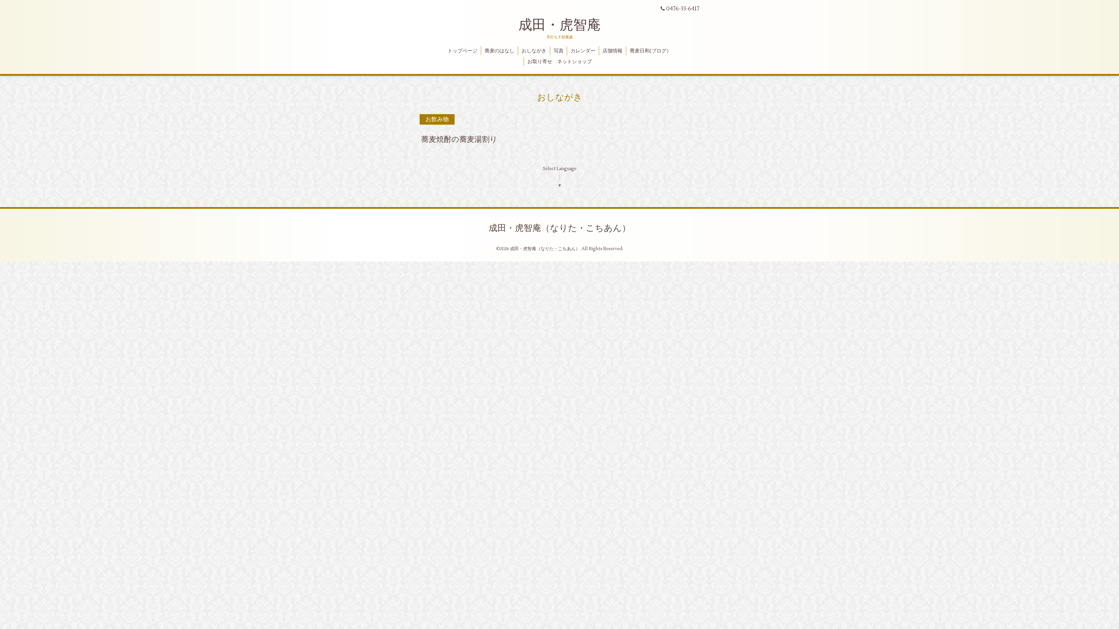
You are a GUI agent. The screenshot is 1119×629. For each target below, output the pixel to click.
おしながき (534, 51)
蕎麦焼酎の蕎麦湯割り (459, 139)
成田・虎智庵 (559, 25)
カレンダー (583, 51)
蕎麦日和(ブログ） (650, 51)
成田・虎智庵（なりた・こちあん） (560, 228)
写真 (559, 51)
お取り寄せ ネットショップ (559, 62)
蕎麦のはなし (499, 51)
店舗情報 (612, 51)
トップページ (462, 51)
